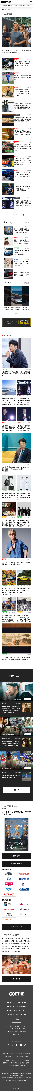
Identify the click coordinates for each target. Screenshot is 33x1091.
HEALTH (10, 1029)
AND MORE (16, 1034)
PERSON (4, 5)
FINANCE (23, 1031)
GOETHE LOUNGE (8, 1053)
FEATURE (11, 1002)
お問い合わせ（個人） (24, 1063)
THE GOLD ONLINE (17, 1056)
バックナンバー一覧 (16, 927)
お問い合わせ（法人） (13, 1065)
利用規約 (26, 1060)
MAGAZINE (21, 1014)
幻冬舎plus (8, 1056)
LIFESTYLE (12, 1010)
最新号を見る (16, 856)
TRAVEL (16, 1026)
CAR (16, 5)
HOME (3, 9)
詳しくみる (16, 979)
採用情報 (23, 1065)
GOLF (28, 5)
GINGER (27, 1053)
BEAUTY (17, 1029)
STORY (22, 1010)
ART (21, 1026)
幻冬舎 (26, 1056)
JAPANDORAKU (19, 1053)
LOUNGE (10, 1014)
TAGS (16, 1018)
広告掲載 (6, 1060)
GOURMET (22, 5)
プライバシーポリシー (16, 1060)
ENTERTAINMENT (13, 1031)
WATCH (10, 5)
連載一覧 (16, 790)
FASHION (9, 1026)
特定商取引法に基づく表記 (10, 1063)
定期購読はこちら (16, 864)
